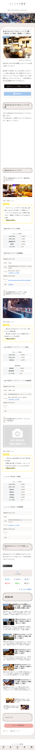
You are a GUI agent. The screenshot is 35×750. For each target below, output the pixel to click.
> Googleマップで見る (13, 272)
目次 (17, 93)
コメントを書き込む (18, 725)
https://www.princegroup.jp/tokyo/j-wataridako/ (19, 280)
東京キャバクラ (8, 565)
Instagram (10, 284)
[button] (31, 384)
